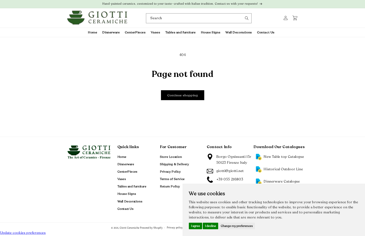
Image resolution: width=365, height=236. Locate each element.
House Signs (126, 194)
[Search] (246, 18)
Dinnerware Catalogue (282, 181)
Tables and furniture (132, 186)
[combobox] (198, 18)
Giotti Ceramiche (129, 227)
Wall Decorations (130, 201)
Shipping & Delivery (174, 164)
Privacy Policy (170, 171)
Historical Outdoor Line (283, 169)
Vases (121, 179)
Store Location (171, 157)
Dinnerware (125, 164)
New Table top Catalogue (284, 156)
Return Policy (170, 186)
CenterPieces (127, 171)
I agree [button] (195, 226)
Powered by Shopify (151, 227)
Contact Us (125, 209)
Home (122, 157)
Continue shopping (182, 95)
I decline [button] (210, 226)
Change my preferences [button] (237, 226)
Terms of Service (172, 179)
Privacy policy (175, 227)
